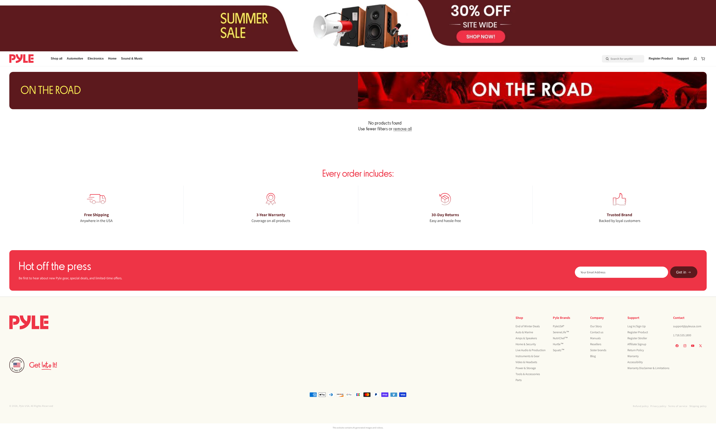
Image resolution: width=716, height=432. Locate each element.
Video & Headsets (526, 362)
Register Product (637, 332)
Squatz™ (558, 350)
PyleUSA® (558, 326)
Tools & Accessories (528, 374)
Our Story (596, 326)
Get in (681, 272)
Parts (519, 380)
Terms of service (677, 406)
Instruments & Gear (527, 356)
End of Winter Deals (528, 326)
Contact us (596, 332)
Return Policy (635, 350)
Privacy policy (658, 406)
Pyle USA (24, 406)
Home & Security (526, 344)
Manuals (595, 338)
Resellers (595, 344)
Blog (593, 356)
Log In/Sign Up (636, 326)
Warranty (633, 356)
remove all (402, 129)
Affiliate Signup (636, 344)
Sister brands (598, 350)
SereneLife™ (561, 332)
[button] (75, 58)
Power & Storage (526, 368)
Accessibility (635, 362)
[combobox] (618, 59)
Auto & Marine (524, 332)
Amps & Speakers (526, 338)
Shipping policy (698, 406)
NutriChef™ (560, 338)
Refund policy (641, 406)
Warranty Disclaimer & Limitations (648, 368)
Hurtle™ (558, 344)
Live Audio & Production (531, 350)
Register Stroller (637, 338)
